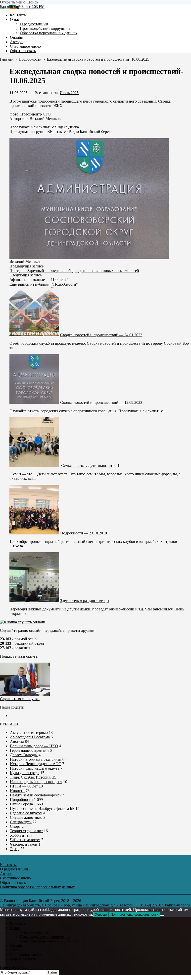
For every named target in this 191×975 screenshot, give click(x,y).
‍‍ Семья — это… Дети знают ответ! (89, 465)
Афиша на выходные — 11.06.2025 (38, 279)
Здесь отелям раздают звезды (84, 601)
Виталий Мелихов (25, 261)
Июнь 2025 (69, 93)
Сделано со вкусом (26, 813)
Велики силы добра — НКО (34, 746)
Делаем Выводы (24, 755)
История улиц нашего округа (34, 768)
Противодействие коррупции (45, 937)
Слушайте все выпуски (20, 699)
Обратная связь (23, 959)
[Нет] (162, 915)
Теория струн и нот (26, 831)
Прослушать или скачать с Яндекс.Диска (44, 127)
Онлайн (16, 945)
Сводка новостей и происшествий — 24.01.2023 (101, 335)
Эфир (14, 849)
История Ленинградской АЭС (35, 764)
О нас (15, 928)
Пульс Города (21, 804)
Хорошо (101, 914)
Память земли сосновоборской (36, 795)
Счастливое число (25, 954)
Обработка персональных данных (48, 941)
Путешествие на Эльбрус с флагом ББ (42, 808)
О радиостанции (34, 932)
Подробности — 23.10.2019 (83, 533)
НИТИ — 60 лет (24, 786)
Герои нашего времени (29, 750)
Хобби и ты (20, 835)
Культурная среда (24, 773)
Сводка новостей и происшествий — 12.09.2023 (101, 402)
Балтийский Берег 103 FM (22, 6)
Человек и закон (23, 844)
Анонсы (17, 741)
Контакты (18, 923)
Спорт (15, 826)
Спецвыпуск (21, 822)
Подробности (21, 799)
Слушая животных (26, 817)
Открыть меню (12, 2)
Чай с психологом (25, 840)
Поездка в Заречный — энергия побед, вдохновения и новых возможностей (74, 270)
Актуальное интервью (29, 732)
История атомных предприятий (37, 759)
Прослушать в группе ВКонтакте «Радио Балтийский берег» (60, 131)
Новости (17, 790)
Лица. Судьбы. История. (30, 777)
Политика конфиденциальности (134, 914)
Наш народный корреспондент (36, 782)
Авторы (16, 950)
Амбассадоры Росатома (30, 737)
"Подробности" (64, 284)
